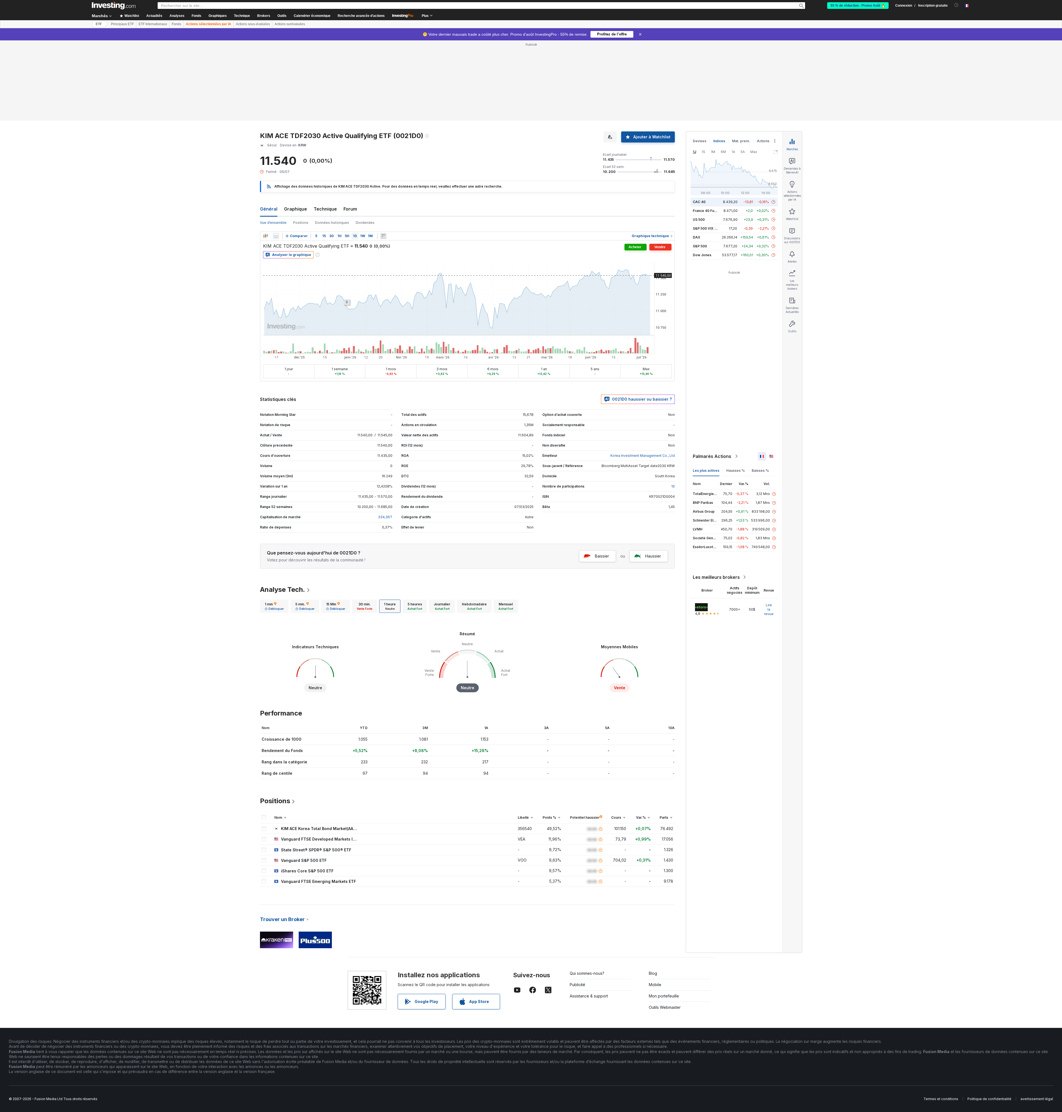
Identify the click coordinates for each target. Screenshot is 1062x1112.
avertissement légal (1037, 1099)
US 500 (699, 219)
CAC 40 (699, 202)
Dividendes (365, 223)
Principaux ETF (122, 24)
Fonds (176, 24)
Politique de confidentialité (989, 1099)
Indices (719, 141)
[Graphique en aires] (276, 236)
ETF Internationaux (153, 24)
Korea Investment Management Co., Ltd (642, 455)
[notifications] (956, 5)
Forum (350, 209)
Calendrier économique (312, 16)
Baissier (602, 556)
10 (673, 486)
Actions (763, 141)
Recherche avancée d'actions (361, 16)
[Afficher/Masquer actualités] (383, 236)
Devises (699, 141)
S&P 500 (700, 246)
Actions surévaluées (290, 24)
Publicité (577, 984)
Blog (653, 973)
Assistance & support (589, 996)
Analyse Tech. (282, 589)
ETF (99, 24)
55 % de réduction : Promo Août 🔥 (858, 5)
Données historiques (332, 223)
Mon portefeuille (664, 996)
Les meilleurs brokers (716, 577)
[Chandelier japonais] (265, 236)
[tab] (274, 606)
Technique (325, 209)
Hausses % (735, 470)
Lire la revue (769, 609)
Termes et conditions (940, 1099)
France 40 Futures (708, 211)
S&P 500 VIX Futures (710, 228)
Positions (300, 223)
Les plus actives (706, 470)
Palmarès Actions (712, 456)
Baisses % (760, 470)
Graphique (295, 209)
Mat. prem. (741, 141)
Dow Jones (702, 255)
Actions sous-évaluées (253, 24)
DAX (696, 237)
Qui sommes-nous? (587, 973)
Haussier (653, 556)
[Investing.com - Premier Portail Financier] (114, 5)
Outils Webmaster (665, 1007)
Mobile (655, 984)
